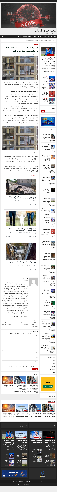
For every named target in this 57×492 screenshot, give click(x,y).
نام (37, 352)
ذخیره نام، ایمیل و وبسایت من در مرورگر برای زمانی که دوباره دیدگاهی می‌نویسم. (23, 366)
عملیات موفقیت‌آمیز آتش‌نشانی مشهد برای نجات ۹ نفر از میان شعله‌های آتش (21, 387)
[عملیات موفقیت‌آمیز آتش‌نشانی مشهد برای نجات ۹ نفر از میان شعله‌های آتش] (20, 380)
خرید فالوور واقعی (52, 396)
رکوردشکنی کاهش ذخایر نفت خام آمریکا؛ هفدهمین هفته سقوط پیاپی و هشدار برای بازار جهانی (48, 244)
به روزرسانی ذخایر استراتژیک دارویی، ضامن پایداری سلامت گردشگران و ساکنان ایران (39, 459)
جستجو (53, 108)
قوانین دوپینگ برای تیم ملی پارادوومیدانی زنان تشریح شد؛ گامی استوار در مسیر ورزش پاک (52, 94)
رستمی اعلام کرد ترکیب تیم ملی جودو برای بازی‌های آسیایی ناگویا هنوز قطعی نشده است (52, 86)
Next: (10, 322)
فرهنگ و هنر (39, 36)
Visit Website (24, 316)
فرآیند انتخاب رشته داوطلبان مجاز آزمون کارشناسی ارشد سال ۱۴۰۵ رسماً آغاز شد (32, 387)
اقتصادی (34, 36)
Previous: (29, 323)
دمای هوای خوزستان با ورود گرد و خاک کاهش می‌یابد (8, 387)
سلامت (29, 36)
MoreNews (32, 484)
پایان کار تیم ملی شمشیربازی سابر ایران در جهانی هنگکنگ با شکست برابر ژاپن (52, 101)
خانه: (55, 36)
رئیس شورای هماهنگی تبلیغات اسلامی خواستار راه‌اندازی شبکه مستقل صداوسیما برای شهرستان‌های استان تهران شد (52, 463)
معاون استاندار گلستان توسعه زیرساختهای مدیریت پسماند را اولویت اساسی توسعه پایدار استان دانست (48, 292)
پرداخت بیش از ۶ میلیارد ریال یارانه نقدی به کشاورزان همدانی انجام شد (24, 463)
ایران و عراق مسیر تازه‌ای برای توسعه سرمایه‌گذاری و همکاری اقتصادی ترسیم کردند (49, 167)
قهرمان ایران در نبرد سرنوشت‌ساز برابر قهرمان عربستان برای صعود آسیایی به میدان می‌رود (48, 61)
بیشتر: (52, 74)
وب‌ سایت (36, 362)
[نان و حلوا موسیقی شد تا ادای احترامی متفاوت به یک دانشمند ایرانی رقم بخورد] (49, 435)
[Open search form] (2, 36)
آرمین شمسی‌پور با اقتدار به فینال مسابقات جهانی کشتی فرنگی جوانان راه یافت (52, 79)
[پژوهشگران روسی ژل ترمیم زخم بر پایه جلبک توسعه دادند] (36, 435)
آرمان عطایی (35, 54)
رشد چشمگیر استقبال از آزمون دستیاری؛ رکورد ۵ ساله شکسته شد (39, 452)
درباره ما (25, 36)
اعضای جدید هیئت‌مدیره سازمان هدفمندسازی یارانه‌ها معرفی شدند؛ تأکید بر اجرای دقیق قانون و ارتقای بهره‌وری (48, 336)
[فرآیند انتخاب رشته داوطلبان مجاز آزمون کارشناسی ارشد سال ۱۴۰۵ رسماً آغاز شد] (32, 380)
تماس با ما (20, 36)
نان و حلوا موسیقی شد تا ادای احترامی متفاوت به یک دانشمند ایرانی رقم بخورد (50, 444)
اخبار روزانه (50, 36)
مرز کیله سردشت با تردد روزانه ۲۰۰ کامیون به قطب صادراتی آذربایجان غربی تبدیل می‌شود (22, 415)
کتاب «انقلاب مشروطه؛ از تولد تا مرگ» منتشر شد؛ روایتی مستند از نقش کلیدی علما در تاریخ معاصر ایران (48, 256)
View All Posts (15, 316)
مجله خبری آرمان (45, 30)
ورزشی (45, 36)
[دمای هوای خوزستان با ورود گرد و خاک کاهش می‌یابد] (7, 380)
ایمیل (36, 357)
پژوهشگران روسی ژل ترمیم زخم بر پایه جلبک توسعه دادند (45, 210)
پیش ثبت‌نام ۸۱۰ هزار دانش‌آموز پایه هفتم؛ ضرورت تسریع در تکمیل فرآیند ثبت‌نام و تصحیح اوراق (48, 324)
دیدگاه (36, 336)
